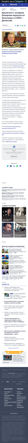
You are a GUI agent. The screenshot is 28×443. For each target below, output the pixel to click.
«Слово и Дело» (11, 373)
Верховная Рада (9, 395)
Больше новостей (13, 348)
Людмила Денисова (18, 65)
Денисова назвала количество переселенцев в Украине (14, 190)
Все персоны (8, 405)
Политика (20, 402)
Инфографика (14, 352)
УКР (22, 4)
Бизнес (19, 392)
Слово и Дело (4, 9)
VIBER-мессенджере (11, 141)
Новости (5, 284)
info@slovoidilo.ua (14, 413)
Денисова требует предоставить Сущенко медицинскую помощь (13, 196)
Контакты (22, 381)
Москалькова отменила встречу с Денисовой (14, 199)
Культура (19, 393)
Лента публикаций (13, 9)
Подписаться (14, 156)
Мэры (6, 404)
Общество (23, 8)
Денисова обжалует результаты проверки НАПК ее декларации (13, 193)
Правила (19, 384)
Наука (18, 395)
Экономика (20, 407)
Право (19, 404)
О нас (14, 381)
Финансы (19, 405)
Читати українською (7, 29)
